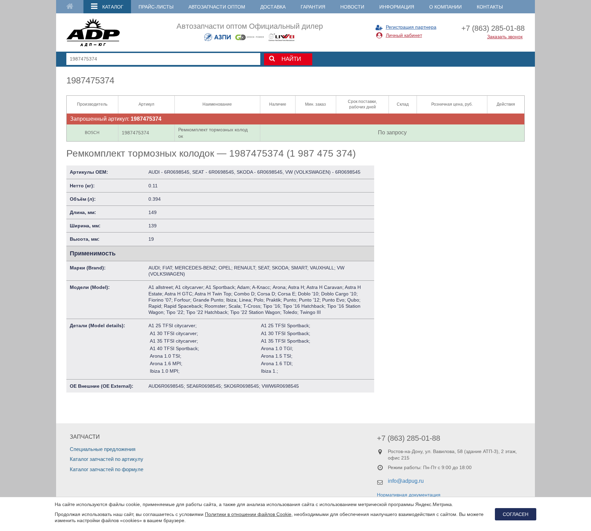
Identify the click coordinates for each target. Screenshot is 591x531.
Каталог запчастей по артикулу (106, 459)
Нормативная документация (409, 494)
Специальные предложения (102, 449)
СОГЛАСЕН (515, 514)
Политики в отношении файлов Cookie (248, 514)
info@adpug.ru (406, 481)
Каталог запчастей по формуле (106, 469)
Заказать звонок (505, 36)
